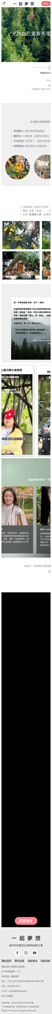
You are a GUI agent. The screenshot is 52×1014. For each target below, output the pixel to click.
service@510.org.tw (18, 991)
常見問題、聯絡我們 (10, 976)
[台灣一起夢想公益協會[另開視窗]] (26, 953)
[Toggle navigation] (3, 3)
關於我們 (6, 960)
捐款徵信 (32, 960)
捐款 (46, 3)
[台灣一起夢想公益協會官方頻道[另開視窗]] (34, 953)
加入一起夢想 (7, 995)
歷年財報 (19, 960)
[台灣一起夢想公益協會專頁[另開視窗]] (17, 953)
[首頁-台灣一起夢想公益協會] (23, 3)
